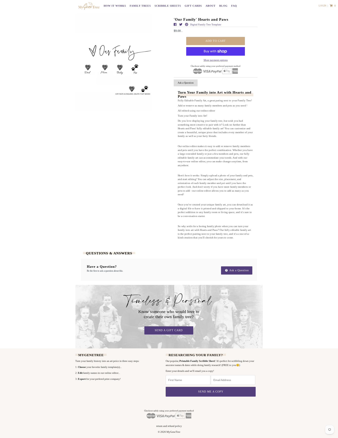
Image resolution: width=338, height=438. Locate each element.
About (211, 5)
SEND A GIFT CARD (169, 330)
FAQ (234, 5)
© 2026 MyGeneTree (169, 431)
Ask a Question (186, 82)
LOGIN (322, 5)
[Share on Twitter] (181, 24)
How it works (115, 5)
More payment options (216, 60)
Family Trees (140, 5)
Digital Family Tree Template (205, 24)
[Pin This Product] (186, 24)
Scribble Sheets (168, 5)
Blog (223, 5)
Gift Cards (193, 5)
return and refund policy (169, 426)
